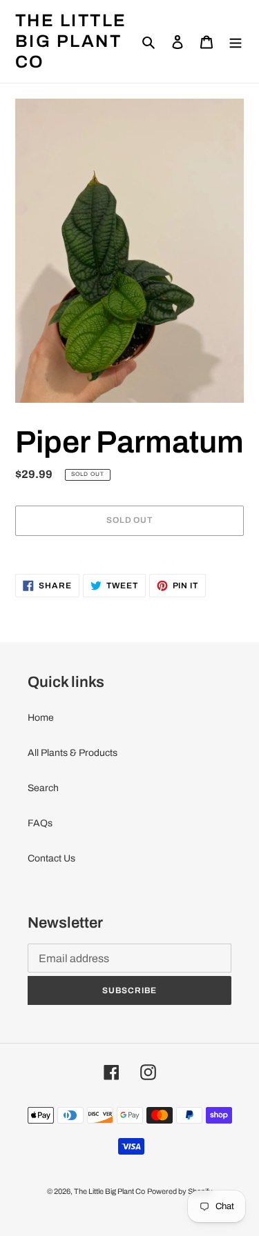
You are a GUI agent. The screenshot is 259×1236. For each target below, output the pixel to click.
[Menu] (235, 41)
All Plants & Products (72, 753)
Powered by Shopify (180, 1191)
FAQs (40, 823)
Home (41, 717)
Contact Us (51, 858)
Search (43, 788)
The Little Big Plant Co (71, 41)
